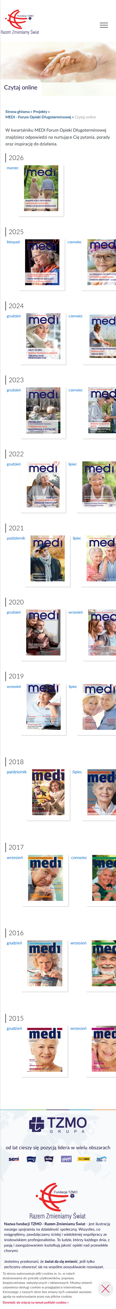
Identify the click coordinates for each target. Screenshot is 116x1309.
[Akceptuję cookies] (105, 1289)
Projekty (40, 112)
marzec (13, 168)
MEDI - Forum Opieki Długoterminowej (38, 117)
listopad (13, 242)
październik (16, 538)
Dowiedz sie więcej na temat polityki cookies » (36, 1302)
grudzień (14, 316)
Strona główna (17, 112)
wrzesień (14, 687)
